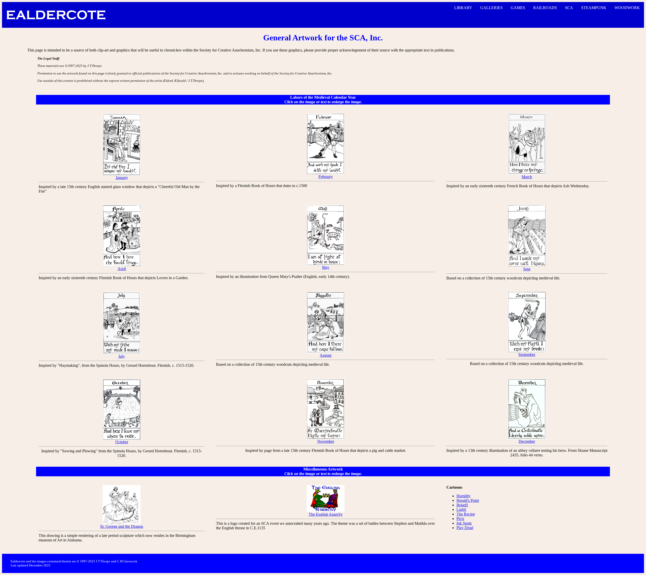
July (121, 356)
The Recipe (465, 514)
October (121, 442)
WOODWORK (627, 8)
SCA (569, 8)
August (325, 355)
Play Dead (464, 528)
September (526, 354)
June (526, 269)
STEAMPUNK (593, 8)
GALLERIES (491, 8)
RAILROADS (545, 8)
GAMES (518, 8)
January (122, 177)
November (325, 441)
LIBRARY (463, 8)
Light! (461, 509)
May (325, 267)
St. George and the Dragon (121, 526)
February (325, 176)
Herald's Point (467, 500)
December (527, 441)
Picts (460, 518)
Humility (463, 496)
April (122, 269)
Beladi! (462, 505)
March (527, 177)
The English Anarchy (326, 514)
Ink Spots (464, 523)
